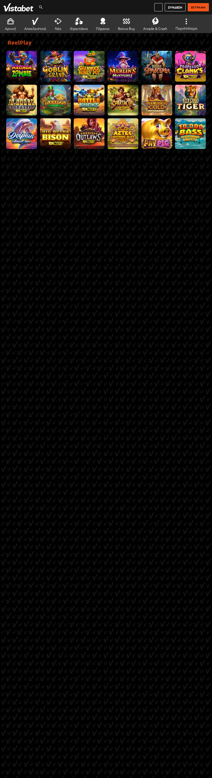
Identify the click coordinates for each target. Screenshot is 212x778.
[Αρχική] (19, 7)
